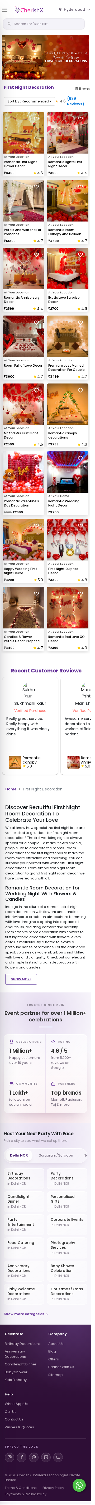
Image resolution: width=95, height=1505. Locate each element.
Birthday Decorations (23, 1343)
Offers (53, 1359)
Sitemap (55, 1374)
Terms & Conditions (21, 1488)
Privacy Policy (53, 1488)
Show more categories (24, 1314)
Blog (52, 1351)
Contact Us (14, 1419)
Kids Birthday (16, 1379)
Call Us (10, 1411)
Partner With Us (61, 1366)
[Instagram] (9, 1457)
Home (11, 789)
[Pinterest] (34, 1457)
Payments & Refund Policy (25, 1494)
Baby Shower (16, 1372)
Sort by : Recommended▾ (29, 101)
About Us (56, 1343)
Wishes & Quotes (19, 1427)
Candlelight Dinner (20, 1364)
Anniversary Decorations (15, 1354)
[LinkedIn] (46, 1457)
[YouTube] (58, 1457)
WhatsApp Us (16, 1403)
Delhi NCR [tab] (19, 1155)
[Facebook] (21, 1457)
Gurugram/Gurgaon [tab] (56, 1155)
